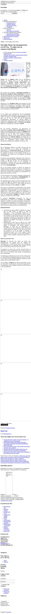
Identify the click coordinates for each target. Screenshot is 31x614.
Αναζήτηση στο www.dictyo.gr (8, 1)
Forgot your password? (6, 589)
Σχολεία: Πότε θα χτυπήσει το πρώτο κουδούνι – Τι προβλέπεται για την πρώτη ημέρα (16, 440)
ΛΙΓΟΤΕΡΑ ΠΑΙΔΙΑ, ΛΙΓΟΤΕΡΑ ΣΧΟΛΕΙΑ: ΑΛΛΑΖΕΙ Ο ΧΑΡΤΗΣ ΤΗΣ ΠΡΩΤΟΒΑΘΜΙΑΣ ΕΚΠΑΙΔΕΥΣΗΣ (16, 444)
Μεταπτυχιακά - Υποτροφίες (7, 525)
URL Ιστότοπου (18, 497)
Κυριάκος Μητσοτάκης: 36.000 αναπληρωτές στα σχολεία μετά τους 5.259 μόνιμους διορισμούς (15, 450)
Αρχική (5, 20)
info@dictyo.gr (7, 433)
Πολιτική (9, 29)
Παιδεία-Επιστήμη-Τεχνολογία (11, 36)
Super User (4, 431)
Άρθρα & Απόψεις (11, 24)
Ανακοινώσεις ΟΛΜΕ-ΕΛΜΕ (7, 516)
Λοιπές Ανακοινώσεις (7, 519)
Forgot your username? (6, 592)
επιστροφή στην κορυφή (6, 500)
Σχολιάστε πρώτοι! (8, 60)
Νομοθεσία (9, 27)
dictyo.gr (9, 612)
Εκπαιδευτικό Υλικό (11, 25)
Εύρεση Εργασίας (8, 39)
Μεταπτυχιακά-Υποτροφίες (13, 35)
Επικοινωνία (7, 37)
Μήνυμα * (3, 494)
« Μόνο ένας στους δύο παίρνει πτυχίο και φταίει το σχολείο (15, 456)
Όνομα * (15, 494)
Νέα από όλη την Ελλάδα (13, 31)
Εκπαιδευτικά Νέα (11, 22)
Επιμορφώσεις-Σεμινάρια (13, 33)
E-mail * (17, 496)
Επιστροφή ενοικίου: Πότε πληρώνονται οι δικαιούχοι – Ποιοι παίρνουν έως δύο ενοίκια (17, 452)
